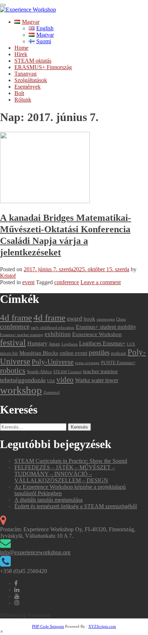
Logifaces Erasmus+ (102, 343)
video (65, 379)
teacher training (100, 371)
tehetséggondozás (23, 380)
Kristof (8, 276)
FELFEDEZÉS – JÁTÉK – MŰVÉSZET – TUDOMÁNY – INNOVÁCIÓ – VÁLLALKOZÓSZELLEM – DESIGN (64, 473)
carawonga (106, 319)
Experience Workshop (97, 334)
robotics (13, 370)
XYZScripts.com (102, 626)
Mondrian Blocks (38, 353)
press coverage (87, 363)
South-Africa (39, 371)
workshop (21, 390)
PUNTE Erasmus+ (118, 362)
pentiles (99, 352)
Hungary (37, 343)
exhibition (58, 334)
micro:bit (9, 353)
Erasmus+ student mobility (106, 327)
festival (13, 342)
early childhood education (52, 328)
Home (21, 48)
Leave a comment (100, 282)
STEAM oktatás (32, 61)
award (74, 318)
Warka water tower (96, 380)
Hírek (20, 54)
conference (66, 282)
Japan (54, 343)
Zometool (51, 392)
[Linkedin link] (16, 590)
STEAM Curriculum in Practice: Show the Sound (70, 461)
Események (27, 87)
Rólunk (22, 100)
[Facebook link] (16, 583)
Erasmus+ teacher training (21, 335)
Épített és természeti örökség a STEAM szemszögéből (75, 506)
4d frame (16, 317)
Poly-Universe (53, 362)
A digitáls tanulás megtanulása (48, 500)
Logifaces (69, 344)
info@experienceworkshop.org (35, 552)
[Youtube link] (16, 596)
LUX (131, 344)
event (28, 282)
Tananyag (25, 74)
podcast (118, 353)
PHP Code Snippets (48, 626)
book (89, 319)
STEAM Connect (67, 372)
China (121, 319)
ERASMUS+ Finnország (43, 67)
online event (73, 353)
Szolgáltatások (30, 80)
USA (51, 381)
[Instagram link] (16, 603)
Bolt (19, 93)
